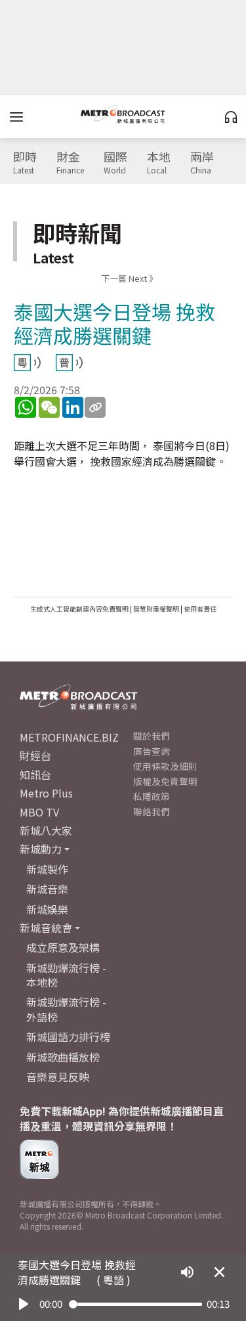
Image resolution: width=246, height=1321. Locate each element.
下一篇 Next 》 (129, 278)
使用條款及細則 (165, 765)
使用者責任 (200, 609)
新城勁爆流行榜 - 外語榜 (66, 1009)
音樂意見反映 (57, 1077)
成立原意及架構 (63, 947)
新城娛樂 (47, 909)
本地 (159, 162)
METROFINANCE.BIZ (69, 737)
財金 (70, 162)
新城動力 (41, 849)
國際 (115, 162)
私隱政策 (151, 796)
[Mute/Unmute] (187, 1272)
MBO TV (39, 812)
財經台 (35, 755)
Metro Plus (46, 793)
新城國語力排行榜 (68, 1036)
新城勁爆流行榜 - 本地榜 (66, 975)
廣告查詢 (151, 750)
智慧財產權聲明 (156, 609)
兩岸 (202, 162)
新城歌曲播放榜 (63, 1057)
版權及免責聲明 (165, 781)
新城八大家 (46, 830)
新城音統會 (46, 927)
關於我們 (151, 735)
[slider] (135, 1304)
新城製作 (47, 869)
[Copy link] (95, 407)
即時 (25, 162)
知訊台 (35, 774)
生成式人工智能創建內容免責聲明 (79, 609)
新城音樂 (47, 889)
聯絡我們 (151, 811)
